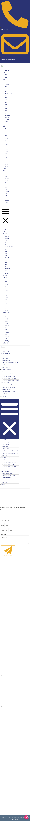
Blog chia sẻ (5, 169)
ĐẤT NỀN (5, 358)
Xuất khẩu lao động (7, 196)
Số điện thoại (5, 530)
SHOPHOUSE (9, 93)
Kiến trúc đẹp (7, 389)
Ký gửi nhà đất (6, 124)
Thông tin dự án (6, 77)
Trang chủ (6, 71)
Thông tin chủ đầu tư (6, 153)
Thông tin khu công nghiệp (11, 380)
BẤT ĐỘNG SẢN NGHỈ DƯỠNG (7, 111)
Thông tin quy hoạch (6, 147)
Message (3, 534)
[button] (5, 216)
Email (3, 525)
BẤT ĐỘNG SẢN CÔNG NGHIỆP (7, 100)
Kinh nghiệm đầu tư (7, 178)
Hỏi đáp (7, 341)
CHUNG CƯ (6, 356)
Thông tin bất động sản (10, 374)
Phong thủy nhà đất (7, 185)
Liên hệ (5, 203)
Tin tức (5, 129)
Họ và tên (4, 520)
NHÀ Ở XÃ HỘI (6, 367)
